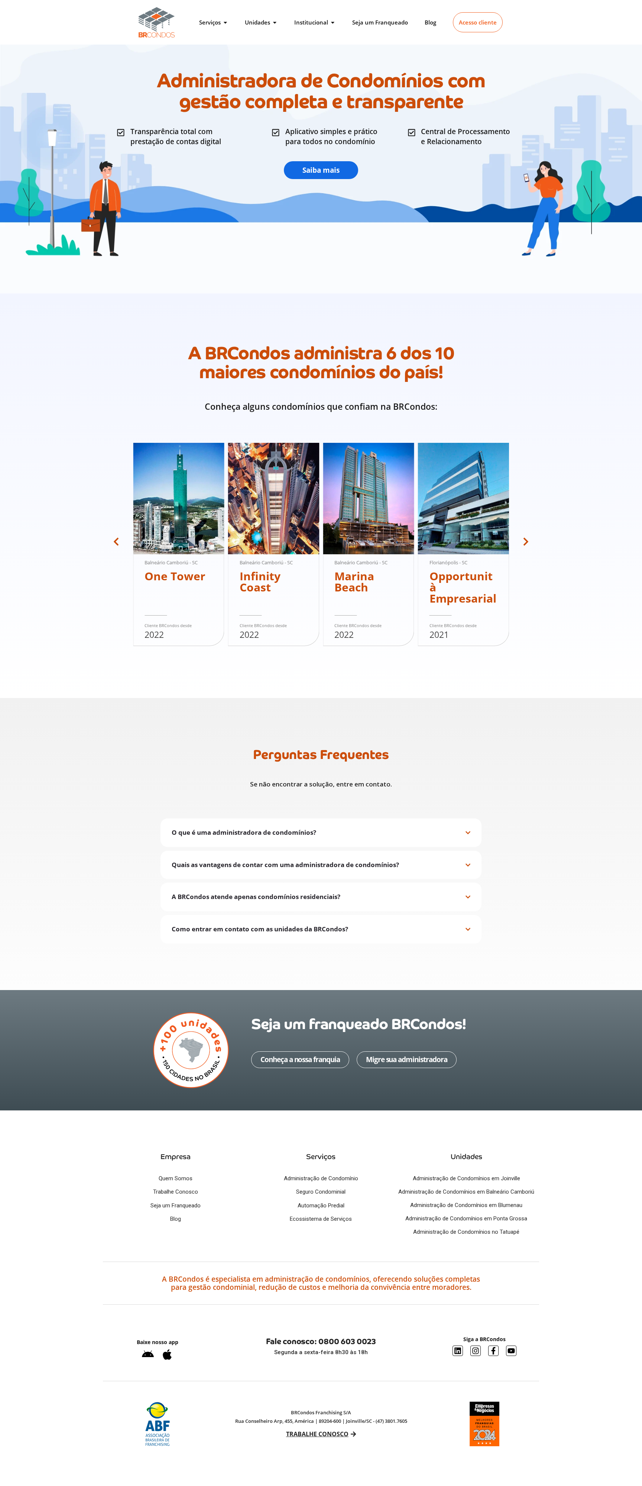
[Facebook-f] (493, 1351)
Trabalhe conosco (317, 1434)
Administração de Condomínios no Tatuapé (466, 1232)
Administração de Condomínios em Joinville (466, 1178)
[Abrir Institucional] (332, 22)
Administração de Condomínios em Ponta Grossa (466, 1218)
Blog (175, 1219)
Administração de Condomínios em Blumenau (466, 1205)
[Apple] (167, 1354)
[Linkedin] (458, 1351)
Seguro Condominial (321, 1191)
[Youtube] (511, 1351)
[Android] (148, 1354)
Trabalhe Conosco (175, 1191)
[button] (116, 541)
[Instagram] (475, 1351)
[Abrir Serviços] (225, 22)
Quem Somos (175, 1178)
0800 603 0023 (347, 1341)
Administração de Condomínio (321, 1178)
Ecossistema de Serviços (321, 1219)
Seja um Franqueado (175, 1205)
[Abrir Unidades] (275, 22)
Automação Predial (321, 1205)
